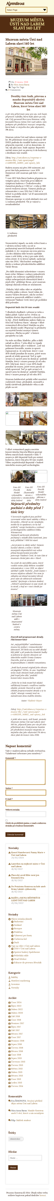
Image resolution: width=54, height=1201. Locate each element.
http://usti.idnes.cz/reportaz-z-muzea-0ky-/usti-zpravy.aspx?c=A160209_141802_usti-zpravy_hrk (23, 160)
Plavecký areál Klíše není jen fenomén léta (25, 876)
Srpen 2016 (16, 1044)
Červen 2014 (17, 1086)
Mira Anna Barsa (21, 84)
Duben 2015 (16, 1072)
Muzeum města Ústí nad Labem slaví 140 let (23, 41)
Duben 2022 (17, 1009)
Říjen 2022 (16, 1006)
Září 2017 (15, 1030)
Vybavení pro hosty (23, 935)
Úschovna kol (20, 939)
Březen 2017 (17, 1033)
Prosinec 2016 (17, 1040)
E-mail (9, 799)
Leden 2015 (16, 1082)
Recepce (18, 928)
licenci (43, 1195)
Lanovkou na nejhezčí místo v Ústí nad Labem (28, 865)
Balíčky (14, 977)
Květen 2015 (17, 1068)
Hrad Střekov (20, 959)
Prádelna (18, 932)
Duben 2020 (17, 1013)
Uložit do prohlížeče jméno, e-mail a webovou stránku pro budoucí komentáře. (25, 824)
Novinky (15, 987)
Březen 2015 (17, 1075)
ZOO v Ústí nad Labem (24, 948)
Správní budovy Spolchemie (27, 952)
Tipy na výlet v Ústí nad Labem (25, 946)
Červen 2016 (17, 1047)
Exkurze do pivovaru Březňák (27, 962)
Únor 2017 (16, 1037)
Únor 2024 (16, 1002)
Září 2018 (15, 1016)
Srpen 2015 (16, 1058)
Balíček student (23, 1120)
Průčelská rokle (21, 955)
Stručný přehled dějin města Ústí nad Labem (26, 1102)
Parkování (18, 921)
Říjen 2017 (16, 1026)
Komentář (10, 758)
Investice (15, 984)
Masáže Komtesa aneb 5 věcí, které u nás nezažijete (27, 1111)
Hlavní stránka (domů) (21, 919)
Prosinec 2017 (17, 1023)
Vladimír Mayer (35, 700)
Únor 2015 (16, 1079)
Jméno (9, 788)
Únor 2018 (16, 1020)
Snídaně (18, 925)
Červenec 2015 (18, 1061)
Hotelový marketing (20, 980)
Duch (16, 942)
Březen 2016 (17, 1051)
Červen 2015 (17, 1065)
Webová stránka (12, 810)
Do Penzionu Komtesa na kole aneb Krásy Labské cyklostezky (28, 887)
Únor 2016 (16, 1054)
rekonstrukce (15, 1139)
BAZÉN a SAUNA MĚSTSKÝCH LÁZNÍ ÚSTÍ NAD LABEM (25, 899)
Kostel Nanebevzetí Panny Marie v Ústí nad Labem (28, 853)
